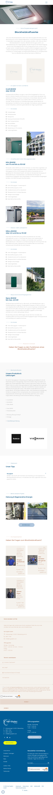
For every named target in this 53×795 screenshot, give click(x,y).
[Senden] (49, 762)
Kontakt (5, 761)
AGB (31, 786)
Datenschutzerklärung (16, 687)
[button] (3, 792)
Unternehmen (6, 750)
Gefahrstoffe (37, 786)
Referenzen (6, 756)
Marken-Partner (7, 768)
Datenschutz (26, 786)
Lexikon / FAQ (6, 765)
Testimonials (6, 771)
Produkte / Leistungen (8, 753)
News (4, 759)
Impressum (18, 786)
